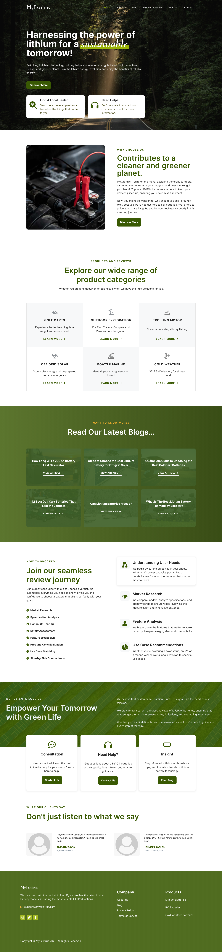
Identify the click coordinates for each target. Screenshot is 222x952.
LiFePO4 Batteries (152, 7)
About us (122, 899)
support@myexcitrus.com (39, 906)
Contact (188, 7)
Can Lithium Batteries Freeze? (111, 503)
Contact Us (52, 780)
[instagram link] (22, 917)
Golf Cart (173, 7)
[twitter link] (29, 917)
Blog (134, 7)
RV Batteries (172, 907)
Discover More (38, 85)
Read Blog (167, 780)
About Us (121, 7)
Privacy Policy (125, 910)
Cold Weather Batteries (179, 915)
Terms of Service (127, 915)
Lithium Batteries (175, 899)
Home (107, 7)
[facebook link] (35, 917)
